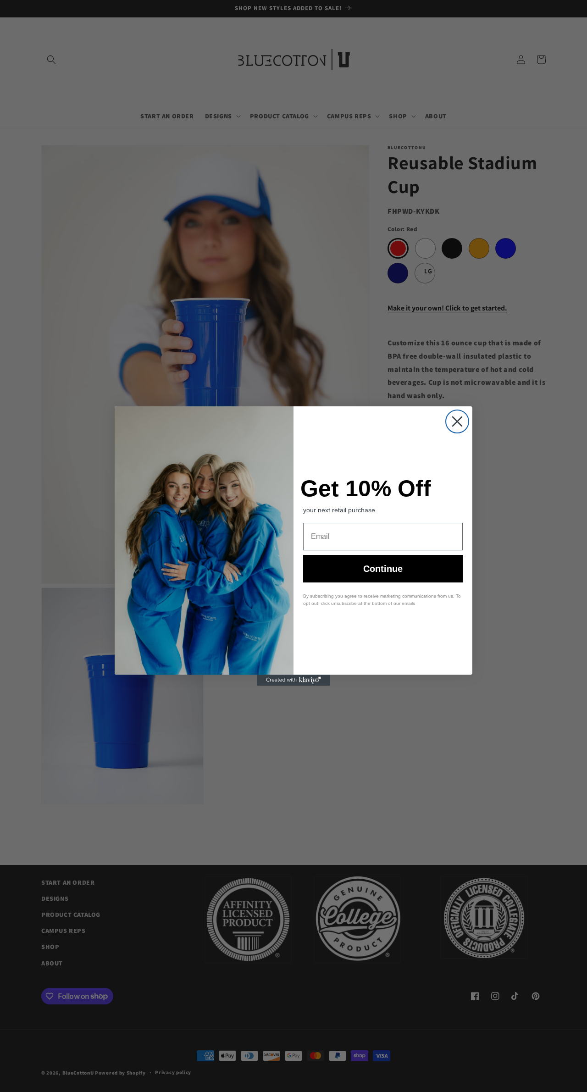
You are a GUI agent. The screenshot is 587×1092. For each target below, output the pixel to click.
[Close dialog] (457, 421)
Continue (383, 569)
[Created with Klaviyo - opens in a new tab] (293, 680)
